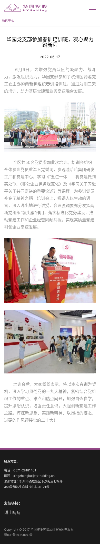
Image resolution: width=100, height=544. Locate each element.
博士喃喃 (12, 512)
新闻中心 (8, 20)
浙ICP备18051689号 (18, 535)
